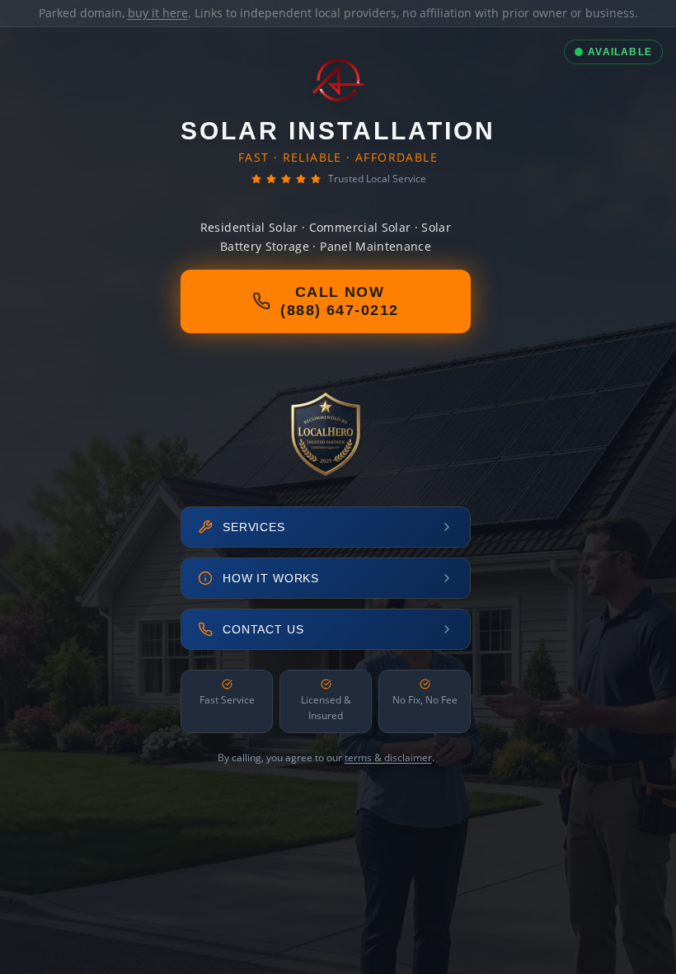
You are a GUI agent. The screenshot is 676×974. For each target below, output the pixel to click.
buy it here (158, 13)
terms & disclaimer (388, 757)
